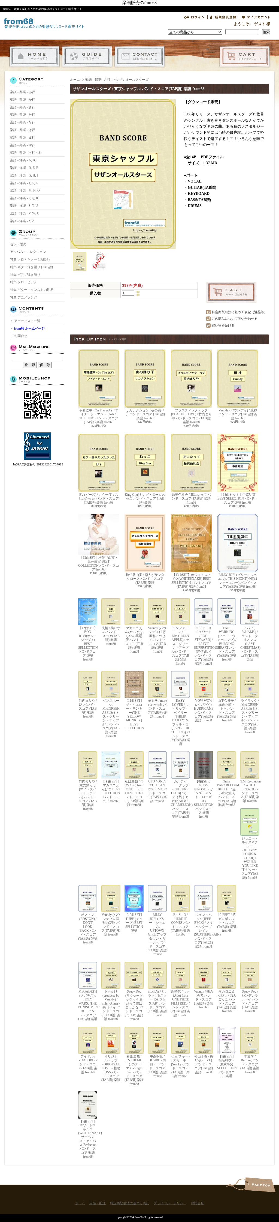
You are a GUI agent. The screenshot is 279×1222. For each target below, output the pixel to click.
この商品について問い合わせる (234, 319)
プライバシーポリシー (170, 1203)
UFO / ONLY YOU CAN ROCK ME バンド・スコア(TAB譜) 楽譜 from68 (157, 791)
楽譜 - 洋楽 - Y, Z (22, 221)
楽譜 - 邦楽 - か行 (22, 99)
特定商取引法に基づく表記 (129, 1203)
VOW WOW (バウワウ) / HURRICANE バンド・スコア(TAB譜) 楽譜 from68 (203, 710)
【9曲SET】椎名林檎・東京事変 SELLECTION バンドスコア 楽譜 (226, 1066)
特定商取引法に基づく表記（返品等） (239, 312)
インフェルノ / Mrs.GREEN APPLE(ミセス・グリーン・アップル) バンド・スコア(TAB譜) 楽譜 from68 (180, 645)
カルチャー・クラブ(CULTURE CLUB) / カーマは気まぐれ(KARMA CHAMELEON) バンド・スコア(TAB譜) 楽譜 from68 (180, 798)
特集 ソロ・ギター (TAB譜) (30, 259)
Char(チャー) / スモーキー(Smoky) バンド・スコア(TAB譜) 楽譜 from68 (180, 1066)
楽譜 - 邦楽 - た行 (22, 114)
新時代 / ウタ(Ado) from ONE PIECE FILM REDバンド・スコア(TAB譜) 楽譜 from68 (180, 1003)
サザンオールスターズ (132, 80)
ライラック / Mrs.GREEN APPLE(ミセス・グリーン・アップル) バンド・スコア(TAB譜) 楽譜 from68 (250, 716)
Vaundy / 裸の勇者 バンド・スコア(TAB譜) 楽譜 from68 (203, 999)
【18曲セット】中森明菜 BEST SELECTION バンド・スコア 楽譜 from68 (237, 498)
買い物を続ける (223, 325)
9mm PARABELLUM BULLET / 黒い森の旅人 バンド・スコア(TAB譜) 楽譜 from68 (226, 793)
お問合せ (139, 56)
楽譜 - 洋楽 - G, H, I (24, 175)
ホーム (34, 56)
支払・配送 (87, 56)
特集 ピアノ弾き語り (25, 275)
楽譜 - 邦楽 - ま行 (22, 137)
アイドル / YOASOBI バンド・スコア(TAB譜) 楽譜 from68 (87, 1064)
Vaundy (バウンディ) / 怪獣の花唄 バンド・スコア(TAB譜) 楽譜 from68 (110, 924)
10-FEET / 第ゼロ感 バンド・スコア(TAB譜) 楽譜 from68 (226, 923)
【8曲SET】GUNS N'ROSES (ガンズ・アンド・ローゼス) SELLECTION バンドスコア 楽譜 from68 (203, 798)
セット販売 (18, 244)
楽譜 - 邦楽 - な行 (22, 122)
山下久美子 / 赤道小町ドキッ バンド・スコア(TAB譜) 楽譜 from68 (226, 710)
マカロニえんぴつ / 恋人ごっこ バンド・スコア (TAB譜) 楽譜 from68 (226, 1001)
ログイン (194, 17)
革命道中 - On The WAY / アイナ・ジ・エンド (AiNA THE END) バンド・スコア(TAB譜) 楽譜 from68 (99, 416)
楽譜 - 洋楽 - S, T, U (24, 206)
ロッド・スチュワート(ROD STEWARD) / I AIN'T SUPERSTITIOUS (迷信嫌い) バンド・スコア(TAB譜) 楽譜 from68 (203, 645)
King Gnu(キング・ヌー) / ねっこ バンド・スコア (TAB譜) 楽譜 (145, 498)
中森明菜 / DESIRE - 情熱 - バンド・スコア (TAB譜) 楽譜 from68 (157, 1066)
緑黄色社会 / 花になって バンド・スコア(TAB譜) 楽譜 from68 (191, 498)
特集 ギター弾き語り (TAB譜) (31, 267)
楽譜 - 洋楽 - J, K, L (24, 183)
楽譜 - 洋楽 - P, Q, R (24, 198)
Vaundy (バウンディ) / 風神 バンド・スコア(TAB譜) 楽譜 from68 (237, 414)
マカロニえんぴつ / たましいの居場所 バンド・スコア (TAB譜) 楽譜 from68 (134, 639)
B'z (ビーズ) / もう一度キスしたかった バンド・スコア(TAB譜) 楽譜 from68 (99, 498)
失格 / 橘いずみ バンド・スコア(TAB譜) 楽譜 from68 (111, 636)
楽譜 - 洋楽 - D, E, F (24, 168)
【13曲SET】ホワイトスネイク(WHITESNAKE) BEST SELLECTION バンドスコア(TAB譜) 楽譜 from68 (191, 580)
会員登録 (223, 17)
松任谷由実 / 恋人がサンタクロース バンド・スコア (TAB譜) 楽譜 (145, 579)
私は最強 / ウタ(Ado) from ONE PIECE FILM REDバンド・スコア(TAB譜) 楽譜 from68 (134, 793)
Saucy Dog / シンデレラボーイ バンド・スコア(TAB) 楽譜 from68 (250, 1001)
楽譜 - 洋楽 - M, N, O (25, 190)
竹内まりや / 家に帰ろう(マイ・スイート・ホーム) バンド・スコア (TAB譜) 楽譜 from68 (88, 795)
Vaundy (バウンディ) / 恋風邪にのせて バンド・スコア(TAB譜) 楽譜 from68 (157, 639)
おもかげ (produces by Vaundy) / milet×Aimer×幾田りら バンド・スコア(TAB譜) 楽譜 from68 (110, 1005)
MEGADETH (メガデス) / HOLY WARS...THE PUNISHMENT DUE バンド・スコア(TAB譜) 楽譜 (87, 1005)
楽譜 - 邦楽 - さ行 (22, 107)
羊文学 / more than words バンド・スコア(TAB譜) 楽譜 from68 (157, 708)
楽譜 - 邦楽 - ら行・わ (26, 152)
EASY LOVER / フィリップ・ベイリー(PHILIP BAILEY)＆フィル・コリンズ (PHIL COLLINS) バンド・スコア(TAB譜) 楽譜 (180, 722)
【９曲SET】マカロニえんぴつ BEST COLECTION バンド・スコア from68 (111, 791)
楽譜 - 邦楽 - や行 (22, 145)
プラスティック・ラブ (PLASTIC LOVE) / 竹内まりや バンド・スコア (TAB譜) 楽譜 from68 (191, 416)
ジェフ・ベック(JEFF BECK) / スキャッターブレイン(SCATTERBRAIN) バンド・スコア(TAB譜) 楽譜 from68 (203, 930)
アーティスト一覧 (27, 321)
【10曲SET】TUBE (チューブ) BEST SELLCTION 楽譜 (134, 923)
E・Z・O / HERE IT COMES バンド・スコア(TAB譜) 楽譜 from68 (180, 924)
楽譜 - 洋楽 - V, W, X (24, 213)
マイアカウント (256, 17)
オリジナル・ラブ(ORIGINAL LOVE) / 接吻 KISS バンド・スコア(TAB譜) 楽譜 (110, 1068)
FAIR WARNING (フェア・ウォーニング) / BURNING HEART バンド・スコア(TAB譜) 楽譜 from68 (226, 643)
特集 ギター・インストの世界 (31, 290)
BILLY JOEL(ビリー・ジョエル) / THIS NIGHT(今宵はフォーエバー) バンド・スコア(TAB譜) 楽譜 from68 (237, 580)
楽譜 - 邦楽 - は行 (22, 130)
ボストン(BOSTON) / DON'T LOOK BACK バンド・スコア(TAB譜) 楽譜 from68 (87, 928)
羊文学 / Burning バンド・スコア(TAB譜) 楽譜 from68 (249, 1064)
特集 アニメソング (23, 297)
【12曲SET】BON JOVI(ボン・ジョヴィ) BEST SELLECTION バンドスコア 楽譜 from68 (87, 643)
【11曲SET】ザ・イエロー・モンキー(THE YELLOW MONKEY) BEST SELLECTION (134, 714)
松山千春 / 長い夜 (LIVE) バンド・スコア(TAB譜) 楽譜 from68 (203, 1064)
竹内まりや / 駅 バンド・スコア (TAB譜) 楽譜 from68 (88, 708)
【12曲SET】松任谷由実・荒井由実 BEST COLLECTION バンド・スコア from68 (98, 563)
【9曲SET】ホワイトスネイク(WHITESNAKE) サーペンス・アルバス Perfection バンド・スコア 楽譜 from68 (87, 1138)
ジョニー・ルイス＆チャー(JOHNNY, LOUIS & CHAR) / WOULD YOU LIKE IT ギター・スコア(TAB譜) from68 (250, 858)
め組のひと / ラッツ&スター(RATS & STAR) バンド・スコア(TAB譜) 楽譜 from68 (157, 1003)
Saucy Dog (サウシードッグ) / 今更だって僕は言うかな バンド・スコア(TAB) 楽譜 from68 (134, 1005)
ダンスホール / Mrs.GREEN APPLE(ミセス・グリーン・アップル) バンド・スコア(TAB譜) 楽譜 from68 (111, 718)
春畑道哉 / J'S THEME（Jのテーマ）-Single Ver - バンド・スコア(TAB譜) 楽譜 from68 (134, 1070)
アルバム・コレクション (28, 252)
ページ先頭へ (260, 1184)
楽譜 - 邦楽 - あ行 (22, 92)
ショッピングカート (245, 56)
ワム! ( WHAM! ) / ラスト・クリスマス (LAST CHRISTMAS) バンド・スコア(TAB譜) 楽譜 (249, 643)
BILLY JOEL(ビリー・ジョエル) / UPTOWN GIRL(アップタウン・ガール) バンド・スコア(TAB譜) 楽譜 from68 (157, 934)
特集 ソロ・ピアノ (23, 282)
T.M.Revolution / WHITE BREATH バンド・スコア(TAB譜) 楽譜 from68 (249, 791)
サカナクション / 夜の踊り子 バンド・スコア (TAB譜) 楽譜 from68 (145, 414)
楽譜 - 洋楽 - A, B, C (24, 160)
